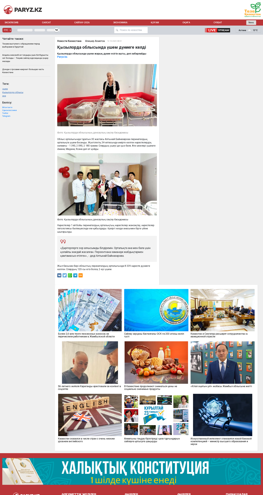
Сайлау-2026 (82, 22)
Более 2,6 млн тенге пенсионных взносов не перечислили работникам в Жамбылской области (86, 335)
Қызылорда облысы (12, 92)
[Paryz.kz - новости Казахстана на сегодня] (23, 9)
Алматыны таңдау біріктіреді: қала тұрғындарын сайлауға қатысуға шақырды (152, 440)
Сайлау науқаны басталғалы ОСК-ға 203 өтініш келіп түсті (154, 335)
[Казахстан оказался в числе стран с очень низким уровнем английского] (90, 415)
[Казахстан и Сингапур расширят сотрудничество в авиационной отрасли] (223, 310)
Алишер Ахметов (95, 41)
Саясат (46, 22)
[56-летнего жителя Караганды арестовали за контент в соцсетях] (90, 362)
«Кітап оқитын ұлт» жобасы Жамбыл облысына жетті (221, 386)
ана (4, 96)
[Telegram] (75, 276)
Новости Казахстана (69, 41)
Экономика (120, 22)
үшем (5, 89)
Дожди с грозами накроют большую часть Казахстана (23, 70)
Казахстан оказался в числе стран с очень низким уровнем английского (86, 440)
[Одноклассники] (81, 276)
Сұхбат (218, 22)
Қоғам (155, 22)
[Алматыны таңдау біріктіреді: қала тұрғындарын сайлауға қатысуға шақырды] (156, 415)
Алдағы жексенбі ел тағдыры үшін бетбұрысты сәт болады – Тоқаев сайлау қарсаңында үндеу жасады (25, 58)
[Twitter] (65, 276)
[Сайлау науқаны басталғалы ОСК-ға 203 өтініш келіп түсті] (156, 310)
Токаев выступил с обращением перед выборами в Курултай (21, 45)
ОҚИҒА (186, 22)
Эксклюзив (11, 22)
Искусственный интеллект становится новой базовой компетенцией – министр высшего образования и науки (221, 441)
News (251, 22)
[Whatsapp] (70, 276)
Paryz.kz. (62, 56)
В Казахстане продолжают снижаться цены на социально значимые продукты (150, 387)
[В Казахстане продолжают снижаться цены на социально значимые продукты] (156, 362)
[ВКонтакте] (59, 276)
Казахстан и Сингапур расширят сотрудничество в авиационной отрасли (219, 335)
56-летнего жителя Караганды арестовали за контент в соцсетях (89, 387)
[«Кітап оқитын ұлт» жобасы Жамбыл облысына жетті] (223, 362)
